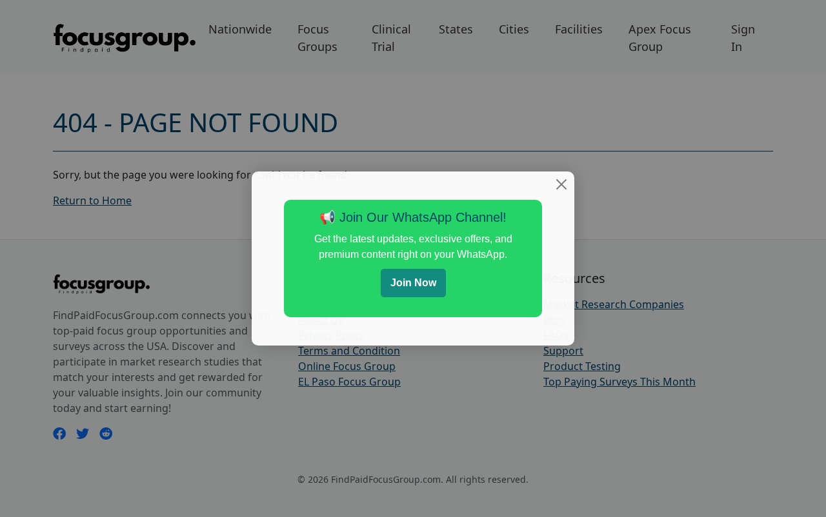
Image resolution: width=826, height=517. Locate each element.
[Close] (561, 184)
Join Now (413, 282)
